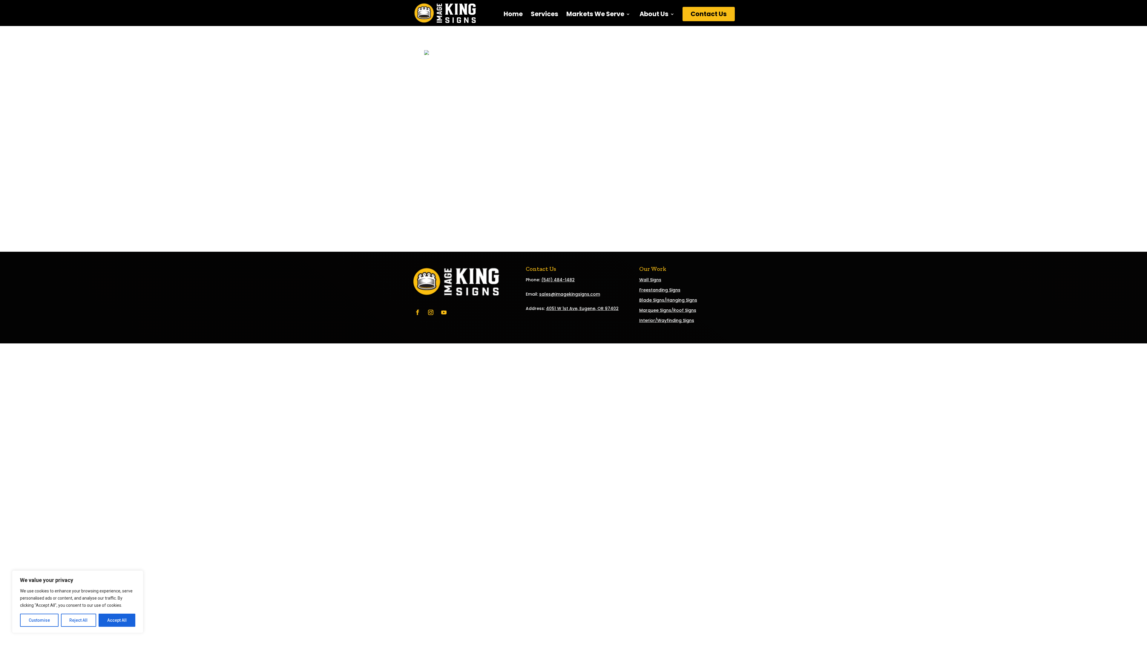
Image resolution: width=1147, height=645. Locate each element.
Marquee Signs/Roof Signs (667, 310)
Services (544, 15)
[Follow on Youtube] (443, 312)
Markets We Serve (595, 15)
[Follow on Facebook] (417, 312)
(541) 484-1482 (558, 280)
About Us (653, 15)
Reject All (78, 620)
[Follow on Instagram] (430, 312)
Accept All (117, 620)
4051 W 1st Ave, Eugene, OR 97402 (582, 308)
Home (513, 15)
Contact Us (709, 14)
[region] (77, 601)
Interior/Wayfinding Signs (666, 320)
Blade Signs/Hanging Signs (668, 300)
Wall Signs (650, 280)
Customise (39, 620)
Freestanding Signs (659, 290)
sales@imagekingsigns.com (569, 294)
